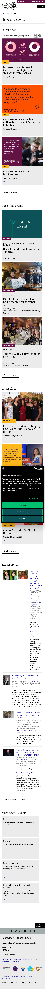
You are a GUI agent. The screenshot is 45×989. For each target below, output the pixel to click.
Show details (34, 498)
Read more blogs (10, 551)
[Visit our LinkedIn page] (20, 931)
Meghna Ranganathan (34, 600)
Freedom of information (18, 976)
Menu (39, 6)
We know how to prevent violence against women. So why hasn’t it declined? (36, 579)
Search (43, 6)
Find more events (10, 375)
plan (38, 700)
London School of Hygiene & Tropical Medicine (9, 6)
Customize (21, 512)
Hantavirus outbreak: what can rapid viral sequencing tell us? (28, 715)
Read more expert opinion (15, 799)
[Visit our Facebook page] (11, 931)
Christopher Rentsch (22, 759)
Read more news (10, 192)
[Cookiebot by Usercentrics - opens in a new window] (33, 468)
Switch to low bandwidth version (29, 2)
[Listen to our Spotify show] (34, 931)
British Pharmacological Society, (26, 773)
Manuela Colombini (33, 596)
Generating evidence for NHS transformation (25, 677)
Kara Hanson (34, 681)
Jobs (36, 959)
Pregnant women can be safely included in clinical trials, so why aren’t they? (27, 752)
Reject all (22, 519)
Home (3, 13)
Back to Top (40, 926)
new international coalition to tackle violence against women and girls (35, 631)
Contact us (15, 962)
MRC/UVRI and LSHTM (23, 730)
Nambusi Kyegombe (35, 604)
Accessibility (5, 976)
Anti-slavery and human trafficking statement (17, 959)
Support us (5, 962)
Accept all (22, 505)
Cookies (30, 976)
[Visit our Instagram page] (30, 931)
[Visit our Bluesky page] (16, 931)
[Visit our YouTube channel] (25, 931)
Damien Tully (37, 720)
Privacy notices (6, 979)
